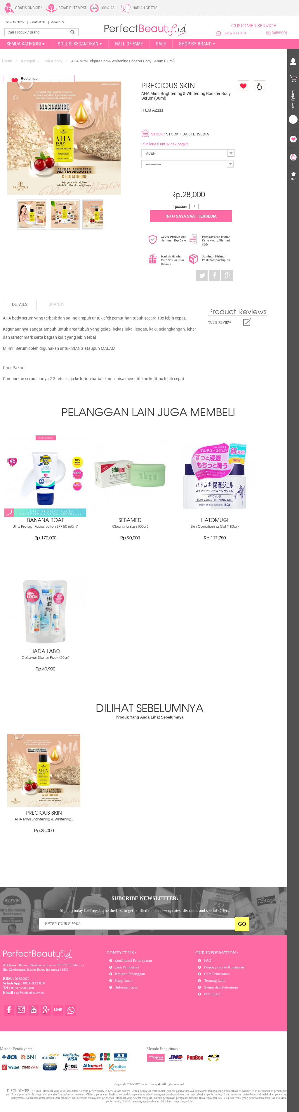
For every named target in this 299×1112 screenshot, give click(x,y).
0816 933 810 (235, 33)
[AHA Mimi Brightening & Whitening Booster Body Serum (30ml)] (32, 214)
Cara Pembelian (126, 967)
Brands (56, 304)
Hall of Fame (129, 44)
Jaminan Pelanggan (129, 974)
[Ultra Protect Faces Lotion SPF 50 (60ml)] (45, 515)
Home (7, 60)
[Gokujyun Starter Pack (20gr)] (45, 646)
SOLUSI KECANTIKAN (78, 44)
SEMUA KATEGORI (23, 44)
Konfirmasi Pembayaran (133, 960)
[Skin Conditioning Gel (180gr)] (214, 515)
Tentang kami (214, 980)
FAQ (207, 960)
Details (20, 304)
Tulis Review (219, 322)
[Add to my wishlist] (243, 85)
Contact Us (37, 22)
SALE (161, 44)
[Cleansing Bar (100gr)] (130, 515)
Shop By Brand (195, 44)
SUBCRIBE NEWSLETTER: (145, 898)
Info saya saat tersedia (191, 216)
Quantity (180, 207)
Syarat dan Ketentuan (220, 987)
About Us (57, 22)
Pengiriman (123, 980)
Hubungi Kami (126, 987)
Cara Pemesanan (216, 974)
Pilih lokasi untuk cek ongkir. (164, 143)
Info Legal (211, 994)
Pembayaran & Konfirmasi (224, 967)
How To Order (15, 22)
